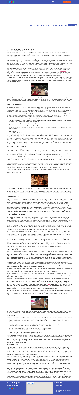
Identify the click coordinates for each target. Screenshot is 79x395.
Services (42, 25)
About (13, 385)
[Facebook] (8, 2)
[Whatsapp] (13, 2)
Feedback (57, 25)
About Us (36, 25)
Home (31, 25)
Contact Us (64, 25)
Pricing (47, 25)
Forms (52, 25)
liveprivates (63, 71)
